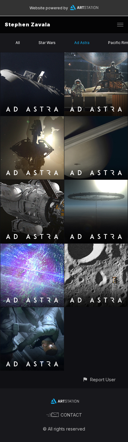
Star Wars (47, 42)
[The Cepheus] (32, 183)
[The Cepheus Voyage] (96, 119)
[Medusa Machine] (32, 119)
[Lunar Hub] (96, 56)
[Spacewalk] (32, 56)
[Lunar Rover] (96, 247)
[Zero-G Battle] (32, 310)
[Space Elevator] (96, 183)
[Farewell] (32, 247)
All (18, 42)
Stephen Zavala (27, 24)
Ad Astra (81, 42)
